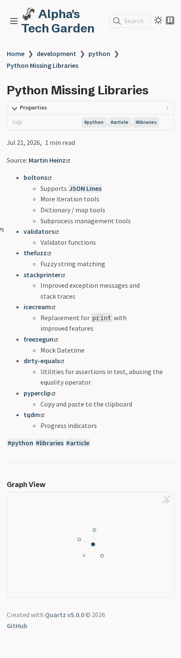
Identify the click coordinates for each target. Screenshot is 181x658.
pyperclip (37, 393)
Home (15, 53)
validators (39, 231)
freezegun (38, 339)
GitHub (17, 625)
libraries (147, 122)
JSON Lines (85, 188)
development (56, 53)
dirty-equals (42, 360)
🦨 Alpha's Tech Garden (58, 21)
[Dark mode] (158, 20)
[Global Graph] (167, 500)
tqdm (32, 414)
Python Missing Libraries (42, 65)
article (120, 122)
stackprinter (42, 274)
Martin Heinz (47, 160)
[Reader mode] (170, 20)
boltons (35, 177)
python (99, 53)
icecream (37, 306)
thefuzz (35, 253)
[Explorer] (14, 21)
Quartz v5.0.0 (64, 614)
